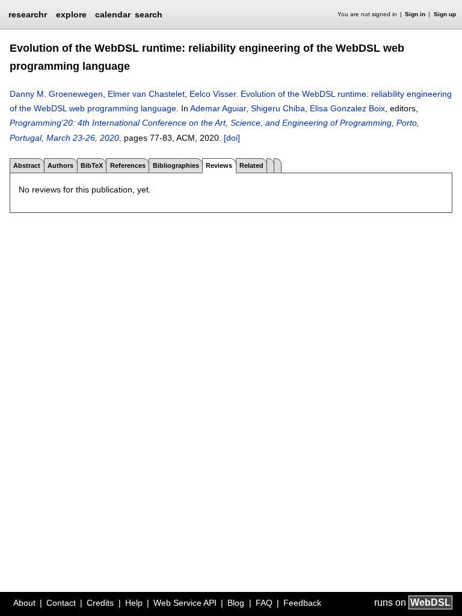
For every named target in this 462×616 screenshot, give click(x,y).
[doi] (232, 138)
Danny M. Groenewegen (56, 94)
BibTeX (92, 165)
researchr (27, 14)
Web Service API (185, 603)
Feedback (302, 603)
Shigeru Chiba (278, 108)
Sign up (445, 14)
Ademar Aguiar (218, 108)
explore (71, 14)
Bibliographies (176, 165)
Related (251, 165)
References (128, 165)
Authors (60, 165)
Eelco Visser (212, 94)
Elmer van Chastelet (146, 94)
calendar (113, 14)
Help (134, 603)
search (148, 14)
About (24, 603)
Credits (100, 603)
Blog (235, 603)
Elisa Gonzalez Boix (347, 108)
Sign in (415, 14)
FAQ (264, 603)
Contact (61, 603)
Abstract (26, 165)
